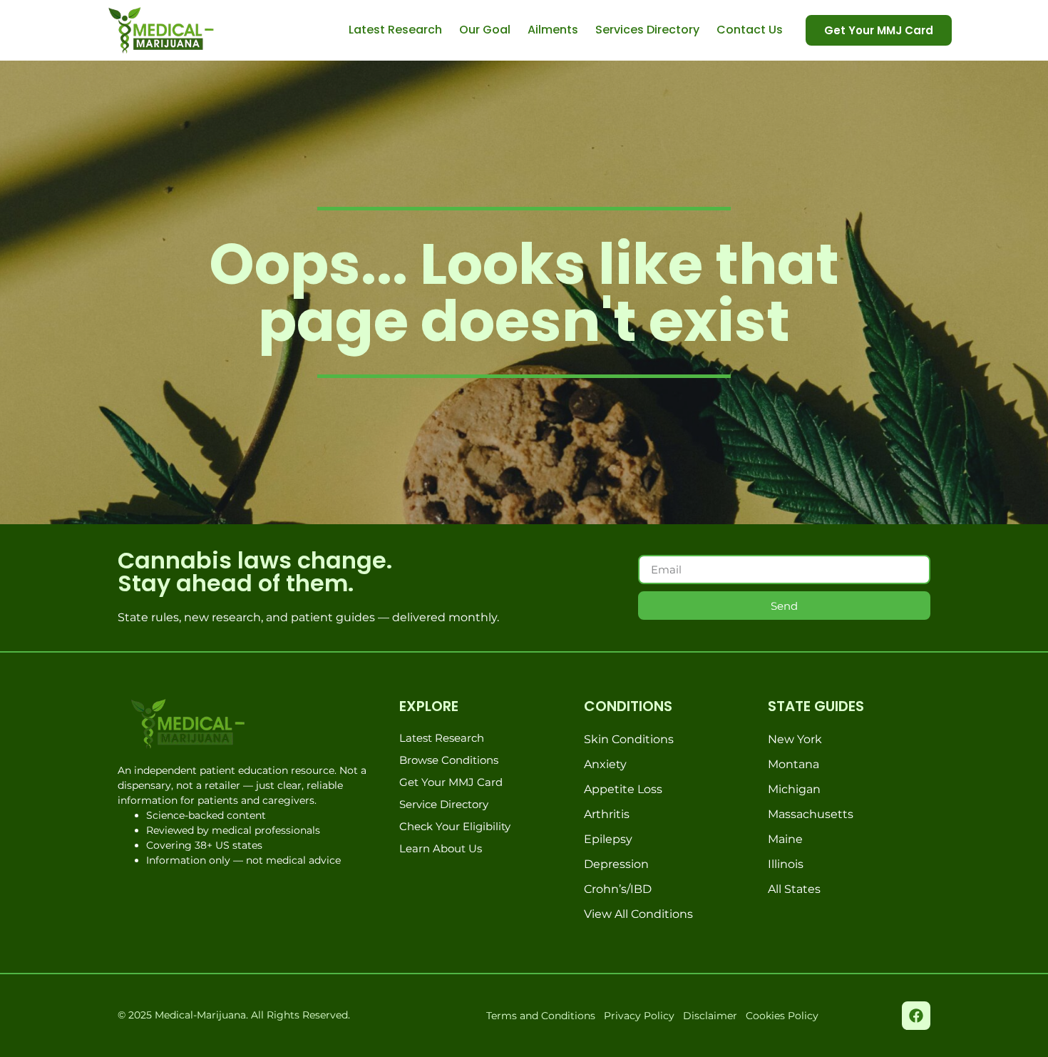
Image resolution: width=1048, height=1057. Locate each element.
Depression (616, 864)
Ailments (553, 29)
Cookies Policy (782, 1015)
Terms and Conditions (540, 1015)
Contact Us (749, 29)
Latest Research (395, 29)
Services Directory (647, 29)
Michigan (794, 789)
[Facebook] (916, 1015)
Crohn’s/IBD (618, 889)
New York (795, 739)
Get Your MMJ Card (451, 782)
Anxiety (605, 764)
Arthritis (607, 814)
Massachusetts (810, 814)
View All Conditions (638, 914)
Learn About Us (440, 848)
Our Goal (484, 29)
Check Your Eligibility (454, 826)
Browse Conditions (448, 760)
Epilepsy (608, 839)
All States (794, 889)
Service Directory (443, 804)
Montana (793, 764)
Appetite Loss (623, 789)
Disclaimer (710, 1015)
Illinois (785, 864)
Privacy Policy (639, 1015)
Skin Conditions (629, 739)
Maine (785, 839)
